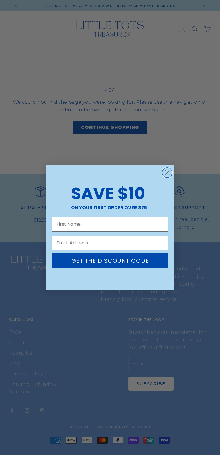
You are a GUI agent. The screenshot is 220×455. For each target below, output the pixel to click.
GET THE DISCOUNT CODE (110, 261)
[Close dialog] (167, 173)
